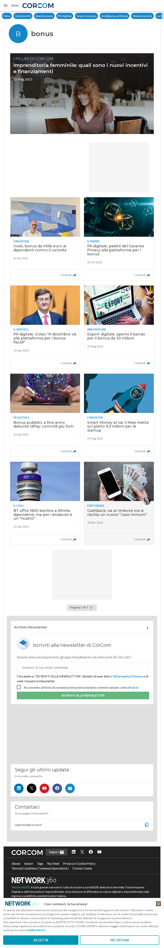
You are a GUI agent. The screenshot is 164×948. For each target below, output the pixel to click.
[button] (11, 5)
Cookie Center (82, 868)
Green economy (75, 16)
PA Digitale (53, 16)
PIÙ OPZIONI (119, 940)
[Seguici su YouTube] (44, 788)
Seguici (54, 852)
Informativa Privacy (128, 676)
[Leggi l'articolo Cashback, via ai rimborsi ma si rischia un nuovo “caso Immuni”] (119, 503)
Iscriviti (83, 695)
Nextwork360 (21, 887)
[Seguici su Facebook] (57, 788)
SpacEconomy (32, 16)
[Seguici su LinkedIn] (19, 788)
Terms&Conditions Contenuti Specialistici (40, 868)
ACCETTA (41, 940)
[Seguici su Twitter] (31, 788)
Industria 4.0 (11, 16)
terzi (134, 687)
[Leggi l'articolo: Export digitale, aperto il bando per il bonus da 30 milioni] (119, 327)
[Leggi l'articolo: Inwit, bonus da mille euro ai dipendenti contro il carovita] (45, 238)
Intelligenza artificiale (102, 16)
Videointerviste (130, 16)
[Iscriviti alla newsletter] (70, 788)
